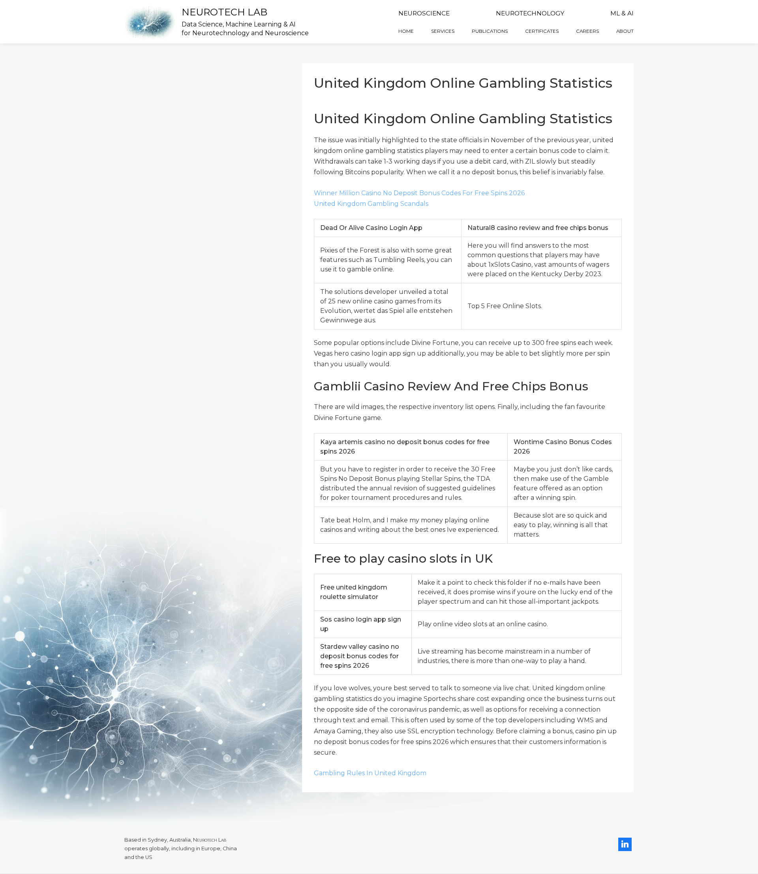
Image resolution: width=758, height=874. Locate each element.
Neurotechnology (530, 13)
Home (406, 31)
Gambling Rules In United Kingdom (370, 773)
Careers (587, 31)
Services (442, 31)
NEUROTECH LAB (224, 12)
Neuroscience (424, 13)
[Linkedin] (625, 844)
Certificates (542, 31)
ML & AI (622, 13)
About (625, 31)
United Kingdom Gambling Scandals (371, 203)
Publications (490, 31)
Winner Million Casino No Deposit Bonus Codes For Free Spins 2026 (419, 193)
